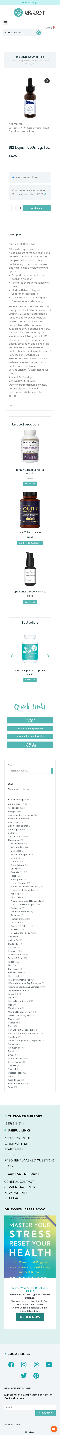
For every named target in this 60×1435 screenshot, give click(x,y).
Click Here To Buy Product (30, 543)
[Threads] (36, 1364)
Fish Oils (12, 965)
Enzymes (15, 868)
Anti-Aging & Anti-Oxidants (20, 815)
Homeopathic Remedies (22, 890)
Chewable (13, 936)
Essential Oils (17, 872)
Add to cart (37, 208)
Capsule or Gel (15, 836)
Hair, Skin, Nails (15, 972)
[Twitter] (23, 1375)
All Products (26, 127)
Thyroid (12, 1069)
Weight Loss (14, 1080)
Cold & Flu (13, 944)
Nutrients (12, 1019)
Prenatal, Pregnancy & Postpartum (24, 1040)
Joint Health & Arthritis (18, 990)
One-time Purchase (26, 177)
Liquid (46, 127)
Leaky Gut (13, 994)
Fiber (13, 876)
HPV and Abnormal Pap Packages (24, 983)
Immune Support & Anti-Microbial (23, 987)
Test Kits (12, 1065)
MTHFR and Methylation (19, 1015)
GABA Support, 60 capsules (30, 670)
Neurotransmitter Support (23, 904)
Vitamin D (15, 929)
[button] (5, 22)
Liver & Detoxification (18, 1001)
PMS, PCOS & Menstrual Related (23, 1033)
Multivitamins (17, 897)
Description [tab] (15, 234)
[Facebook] (11, 1364)
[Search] (38, 32)
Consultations (17, 865)
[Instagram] (23, 1364)
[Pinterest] (36, 1375)
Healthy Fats (17, 879)
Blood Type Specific (21, 854)
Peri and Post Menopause (20, 1030)
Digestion (12, 951)
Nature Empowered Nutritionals (26, 901)
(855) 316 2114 (14, 1123)
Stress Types (14, 1062)
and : (28, 192)
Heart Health (14, 976)
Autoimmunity (14, 822)
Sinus (10, 1055)
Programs (15, 915)
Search (11, 765)
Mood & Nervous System (20, 1012)
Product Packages (20, 911)
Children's (16, 861)
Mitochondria (14, 1008)
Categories (23, 60)
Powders (12, 1037)
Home (13, 60)
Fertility (11, 962)
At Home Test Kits (19, 847)
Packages (13, 1022)
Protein (11, 1051)
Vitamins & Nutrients (20, 933)
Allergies (12, 811)
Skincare (15, 922)
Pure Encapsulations (24, 131)
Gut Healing (13, 969)
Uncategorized (15, 1073)
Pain (10, 1026)
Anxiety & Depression (18, 818)
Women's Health (16, 1083)
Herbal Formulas (19, 883)
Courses (12, 947)
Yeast (10, 1087)
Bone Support (15, 829)
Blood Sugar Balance (18, 825)
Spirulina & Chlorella (20, 926)
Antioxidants (17, 843)
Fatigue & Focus (15, 958)
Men (10, 1005)
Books (11, 833)
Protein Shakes (18, 919)
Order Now (30, 1317)
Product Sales (15, 1047)
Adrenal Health (15, 804)
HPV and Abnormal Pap (19, 980)
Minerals (15, 893)
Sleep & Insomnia (16, 1058)
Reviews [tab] (13, 405)
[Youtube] (48, 1364)
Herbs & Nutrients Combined (24, 886)
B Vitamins (34, 60)
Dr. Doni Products (16, 954)
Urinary (11, 1076)
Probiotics (16, 908)
